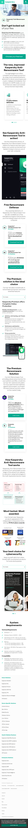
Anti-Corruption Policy (11, 785)
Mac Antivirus (5, 709)
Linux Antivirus (5, 718)
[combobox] (14, 297)
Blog (2, 801)
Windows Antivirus (6, 715)
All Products (4, 752)
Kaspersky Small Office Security (9, 738)
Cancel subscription (14, 788)
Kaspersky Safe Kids (6, 689)
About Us (3, 795)
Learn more (9, 587)
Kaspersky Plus (5, 683)
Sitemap (3, 810)
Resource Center (4, 804)
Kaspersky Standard (6, 680)
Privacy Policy (4, 785)
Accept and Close (14, 825)
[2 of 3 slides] (14, 122)
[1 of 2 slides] (13, 613)
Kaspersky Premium (6, 686)
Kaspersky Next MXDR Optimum (9, 749)
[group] (14, 105)
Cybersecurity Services (7, 763)
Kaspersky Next (5, 760)
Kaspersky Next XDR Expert (8, 769)
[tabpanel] (14, 330)
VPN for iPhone (5, 727)
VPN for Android (5, 724)
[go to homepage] (10, 2)
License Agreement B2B (5, 788)
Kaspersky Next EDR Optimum (8, 744)
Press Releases (4, 807)
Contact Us (3, 792)
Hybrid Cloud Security (6, 775)
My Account (26, 2)
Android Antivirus (5, 706)
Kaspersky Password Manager (8, 695)
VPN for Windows (6, 721)
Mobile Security (5, 712)
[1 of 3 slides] (12, 122)
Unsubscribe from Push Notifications (8, 816)
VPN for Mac (4, 730)
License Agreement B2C (20, 785)
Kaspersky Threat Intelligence (8, 772)
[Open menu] (2, 2)
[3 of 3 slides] (16, 122)
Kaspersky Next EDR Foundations (9, 741)
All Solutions (4, 698)
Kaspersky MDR (5, 766)
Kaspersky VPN (5, 692)
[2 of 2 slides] (15, 613)
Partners (3, 798)
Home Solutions (6, 677)
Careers (3, 813)
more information (22, 823)
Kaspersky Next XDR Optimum (8, 747)
